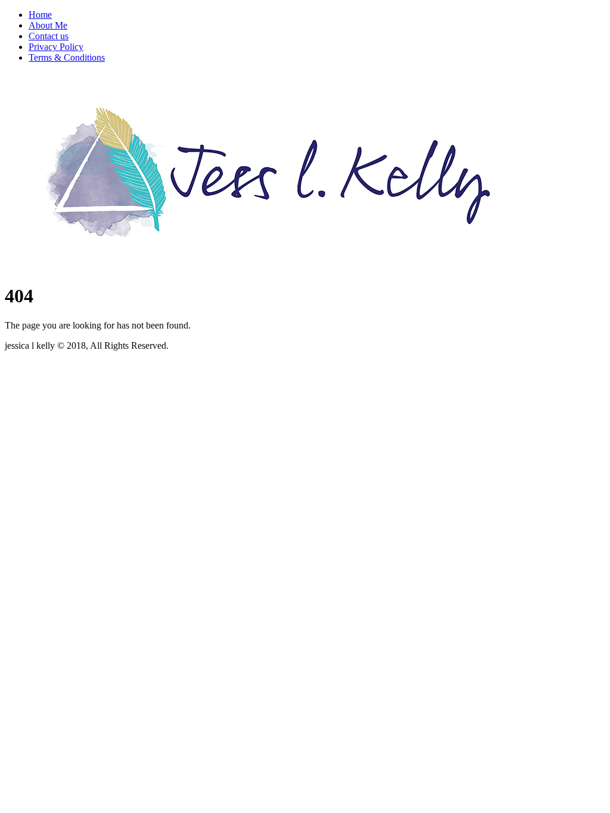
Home (40, 15)
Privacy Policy (56, 47)
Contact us (49, 36)
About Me (48, 25)
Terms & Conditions (67, 57)
